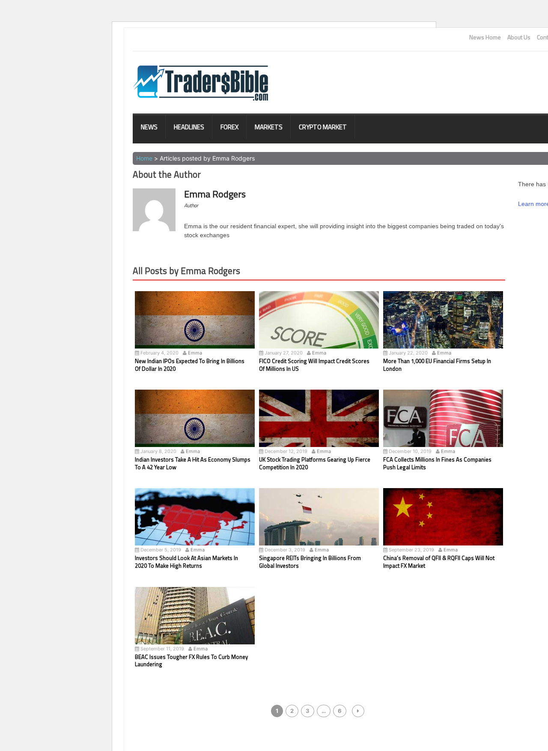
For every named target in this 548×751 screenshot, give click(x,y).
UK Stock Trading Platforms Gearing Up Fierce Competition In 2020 (314, 463)
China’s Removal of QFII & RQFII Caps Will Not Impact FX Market (438, 562)
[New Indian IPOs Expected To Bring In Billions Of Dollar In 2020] (195, 330)
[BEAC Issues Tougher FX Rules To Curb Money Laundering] (195, 626)
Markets (269, 127)
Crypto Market (323, 127)
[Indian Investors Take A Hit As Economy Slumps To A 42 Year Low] (195, 429)
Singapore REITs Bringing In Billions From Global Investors (310, 562)
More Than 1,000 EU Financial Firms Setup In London (437, 365)
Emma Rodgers (215, 194)
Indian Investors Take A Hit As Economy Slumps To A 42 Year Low (192, 463)
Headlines (189, 127)
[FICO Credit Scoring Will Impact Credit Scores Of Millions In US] (319, 330)
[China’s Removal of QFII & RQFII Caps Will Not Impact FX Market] (443, 527)
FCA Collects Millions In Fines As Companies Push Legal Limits (437, 463)
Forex (229, 127)
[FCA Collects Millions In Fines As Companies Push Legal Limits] (443, 429)
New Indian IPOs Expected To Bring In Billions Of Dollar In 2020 (189, 365)
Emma (195, 353)
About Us (518, 37)
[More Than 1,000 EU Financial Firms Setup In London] (443, 330)
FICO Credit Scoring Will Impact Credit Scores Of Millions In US (314, 365)
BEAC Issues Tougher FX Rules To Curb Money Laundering (191, 661)
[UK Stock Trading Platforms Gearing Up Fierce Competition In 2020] (319, 429)
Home (144, 158)
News (149, 127)
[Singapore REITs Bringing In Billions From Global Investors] (319, 527)
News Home (485, 37)
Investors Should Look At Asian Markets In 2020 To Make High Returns (186, 562)
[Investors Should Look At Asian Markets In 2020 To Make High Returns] (195, 527)
